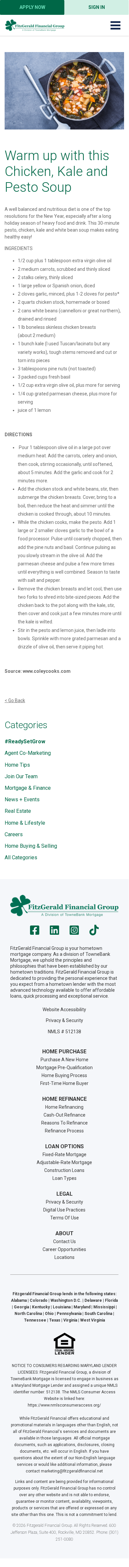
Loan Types (64, 1178)
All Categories (21, 857)
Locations (64, 1257)
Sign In (96, 7)
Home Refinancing (64, 1107)
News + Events (22, 799)
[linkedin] (54, 932)
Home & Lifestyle (25, 823)
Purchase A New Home (64, 1059)
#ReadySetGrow (25, 741)
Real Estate (18, 811)
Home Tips (17, 765)
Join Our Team (21, 776)
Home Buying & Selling (31, 846)
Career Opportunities (64, 1249)
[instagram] (74, 932)
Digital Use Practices (64, 1209)
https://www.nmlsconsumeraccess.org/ (64, 1405)
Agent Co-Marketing (28, 753)
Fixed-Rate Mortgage (64, 1154)
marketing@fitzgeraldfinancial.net (72, 1471)
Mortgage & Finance (28, 788)
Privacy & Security (64, 1020)
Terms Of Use (64, 1217)
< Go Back (15, 700)
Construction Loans (64, 1170)
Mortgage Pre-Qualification (64, 1067)
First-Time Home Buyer (64, 1083)
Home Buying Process (64, 1075)
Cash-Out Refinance (64, 1115)
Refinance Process (64, 1130)
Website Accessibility (64, 1009)
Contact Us (64, 1241)
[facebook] (34, 932)
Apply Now (32, 7)
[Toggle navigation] (115, 25)
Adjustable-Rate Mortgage (64, 1162)
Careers (14, 834)
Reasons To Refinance (64, 1122)
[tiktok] (94, 932)
